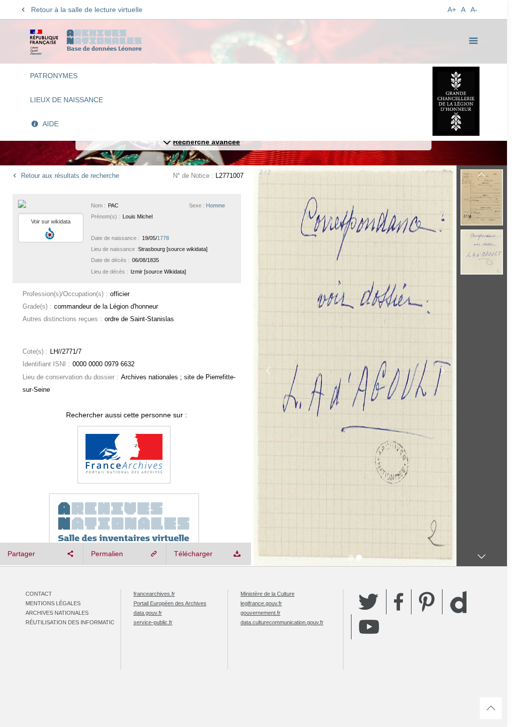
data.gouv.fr (148, 613)
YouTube (369, 626)
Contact (39, 594)
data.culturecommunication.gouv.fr (282, 622)
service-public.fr (153, 622)
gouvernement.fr (260, 613)
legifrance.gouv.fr (261, 603)
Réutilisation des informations (74, 622)
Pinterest (426, 601)
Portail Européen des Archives (170, 603)
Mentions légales (53, 603)
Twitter (368, 601)
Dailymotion (458, 602)
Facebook (399, 601)
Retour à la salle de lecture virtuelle (86, 10)
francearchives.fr (154, 594)
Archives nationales (57, 613)
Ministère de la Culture (267, 594)
